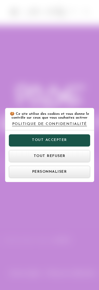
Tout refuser (49, 156)
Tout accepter (49, 140)
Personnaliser (49, 172)
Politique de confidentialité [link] (49, 124)
